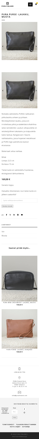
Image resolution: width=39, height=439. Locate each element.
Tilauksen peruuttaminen (26, 424)
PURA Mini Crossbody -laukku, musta (19, 302)
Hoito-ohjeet (15, 427)
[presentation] (3, 46)
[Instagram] (24, 412)
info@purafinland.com (19, 395)
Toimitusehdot (8, 424)
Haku (14, 417)
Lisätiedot (6, 225)
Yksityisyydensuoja (19, 436)
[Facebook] (24, 409)
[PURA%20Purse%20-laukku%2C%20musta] (7, 215)
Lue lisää (21, 297)
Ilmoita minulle (7, 206)
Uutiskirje (26, 427)
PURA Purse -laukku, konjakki (19, 350)
